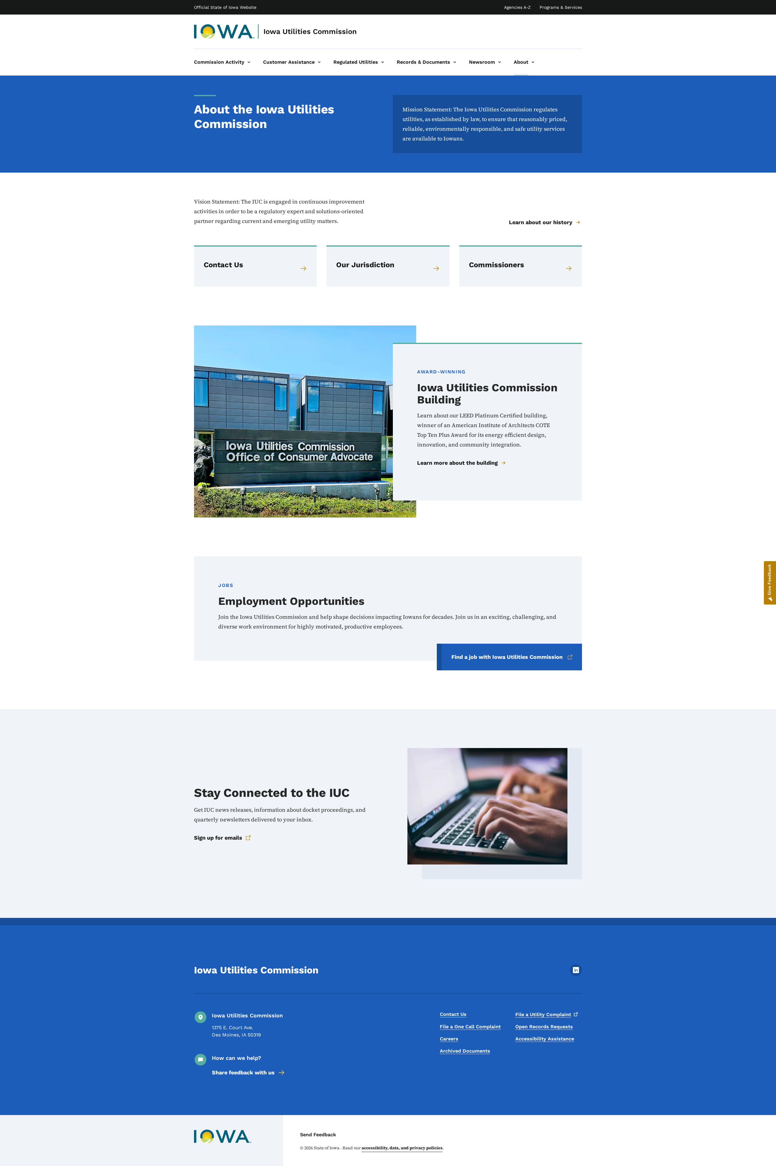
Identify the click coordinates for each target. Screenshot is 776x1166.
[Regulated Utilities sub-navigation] (382, 62)
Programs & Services (561, 7)
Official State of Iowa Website (225, 7)
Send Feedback (318, 1134)
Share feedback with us (243, 1072)
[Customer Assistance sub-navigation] (319, 62)
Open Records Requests (544, 1027)
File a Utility (543, 1014)
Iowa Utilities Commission (310, 31)
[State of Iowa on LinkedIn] (576, 974)
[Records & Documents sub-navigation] (454, 62)
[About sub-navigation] (532, 62)
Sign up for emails (218, 837)
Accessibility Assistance (544, 1039)
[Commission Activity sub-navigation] (248, 62)
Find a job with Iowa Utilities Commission (507, 657)
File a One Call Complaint (470, 1027)
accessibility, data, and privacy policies (402, 1148)
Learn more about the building (457, 463)
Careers (449, 1039)
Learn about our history (540, 222)
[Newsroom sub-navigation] (499, 62)
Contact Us (453, 1014)
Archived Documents (465, 1051)
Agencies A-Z (517, 7)
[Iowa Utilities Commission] (224, 31)
